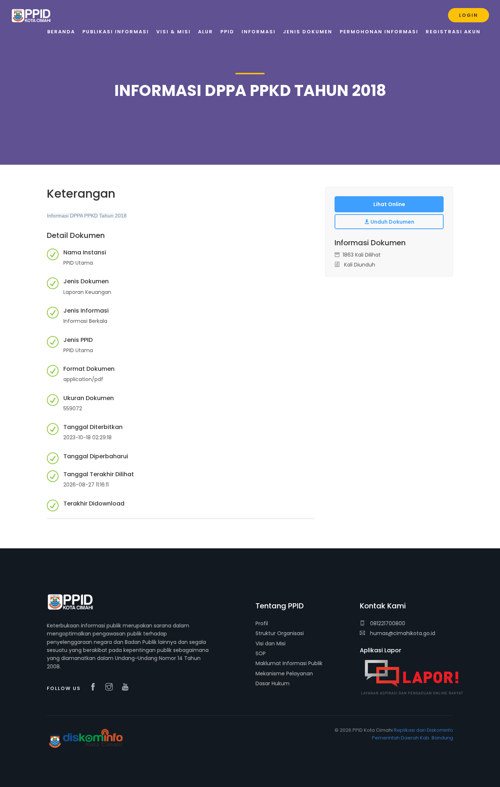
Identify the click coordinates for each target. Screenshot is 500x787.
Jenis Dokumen (307, 31)
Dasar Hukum (272, 683)
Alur (205, 31)
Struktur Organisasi (279, 633)
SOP (260, 653)
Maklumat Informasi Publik (288, 663)
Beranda (61, 31)
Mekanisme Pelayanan (284, 673)
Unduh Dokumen (391, 221)
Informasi (259, 31)
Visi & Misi (173, 31)
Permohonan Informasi (379, 31)
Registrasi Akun (453, 31)
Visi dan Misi (270, 643)
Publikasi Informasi (115, 31)
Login (468, 15)
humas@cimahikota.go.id (402, 633)
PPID (227, 31)
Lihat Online (389, 204)
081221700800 (387, 623)
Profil (261, 623)
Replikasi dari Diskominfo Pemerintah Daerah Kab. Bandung (412, 734)
